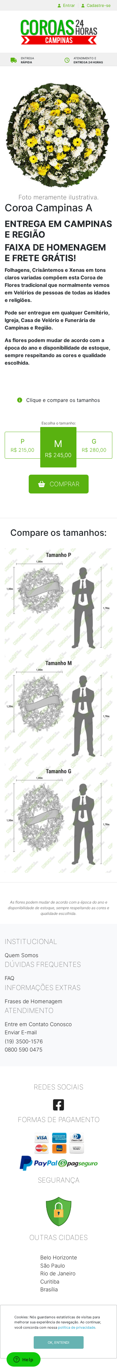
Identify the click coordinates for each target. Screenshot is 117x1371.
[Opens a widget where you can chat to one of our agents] (23, 1360)
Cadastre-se (98, 5)
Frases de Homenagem (33, 1001)
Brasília (49, 1289)
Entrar (68, 5)
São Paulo (52, 1266)
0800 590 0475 (23, 1050)
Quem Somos (21, 955)
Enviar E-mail (21, 1032)
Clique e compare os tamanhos (62, 400)
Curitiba (49, 1282)
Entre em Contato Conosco (38, 1024)
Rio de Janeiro (58, 1273)
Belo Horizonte (58, 1257)
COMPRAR (63, 484)
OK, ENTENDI (58, 1342)
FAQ (9, 978)
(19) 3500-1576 (24, 1041)
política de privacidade (76, 1327)
